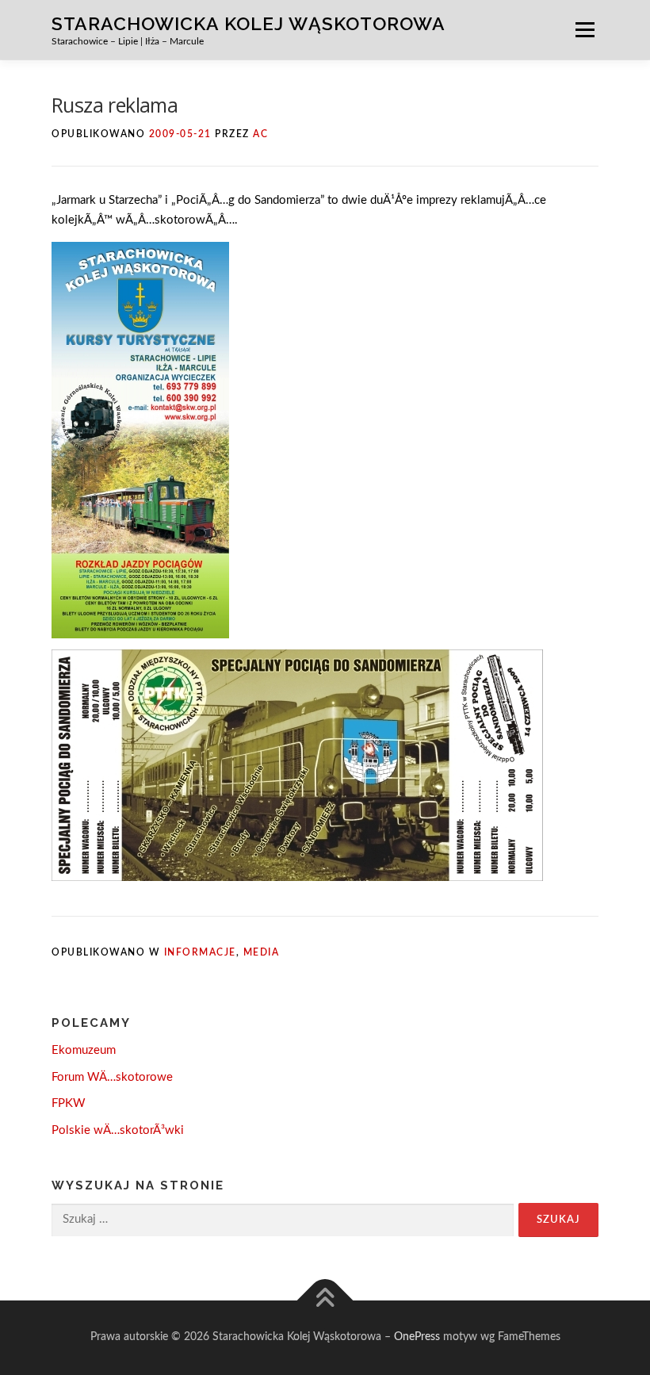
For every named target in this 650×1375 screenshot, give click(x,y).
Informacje (200, 952)
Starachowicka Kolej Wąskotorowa (248, 22)
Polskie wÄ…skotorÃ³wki (118, 1130)
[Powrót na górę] (325, 1301)
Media (261, 952)
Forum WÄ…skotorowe (112, 1077)
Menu (584, 30)
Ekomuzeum (84, 1050)
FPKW (69, 1103)
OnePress (417, 1336)
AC (260, 134)
